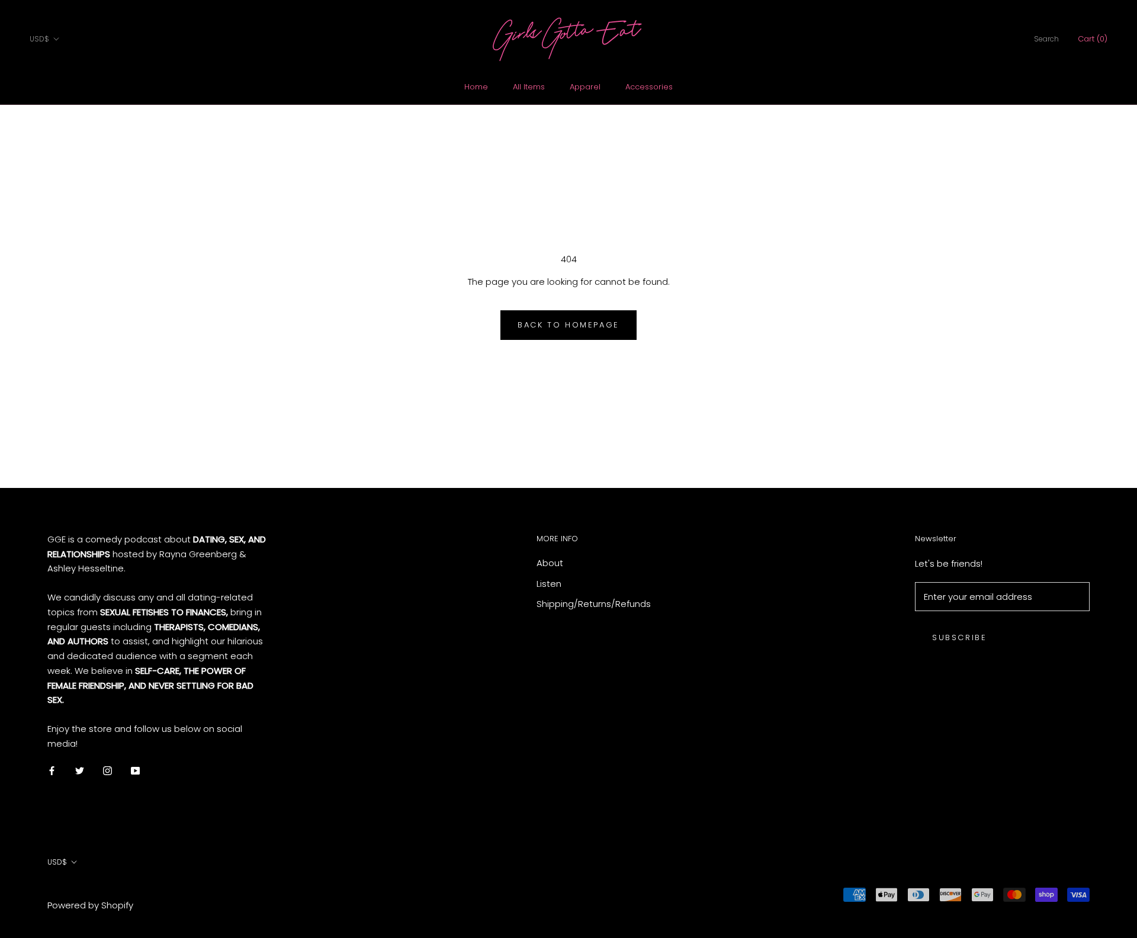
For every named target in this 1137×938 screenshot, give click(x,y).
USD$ (39, 39)
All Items (529, 86)
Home (476, 86)
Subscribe (959, 637)
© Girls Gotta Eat (76, 889)
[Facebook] (51, 770)
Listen (549, 583)
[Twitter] (79, 770)
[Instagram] (107, 770)
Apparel (585, 86)
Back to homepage (568, 324)
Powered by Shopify (90, 905)
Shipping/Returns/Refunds (594, 604)
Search (1046, 39)
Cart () (1092, 38)
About (550, 563)
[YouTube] (135, 770)
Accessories (649, 86)
